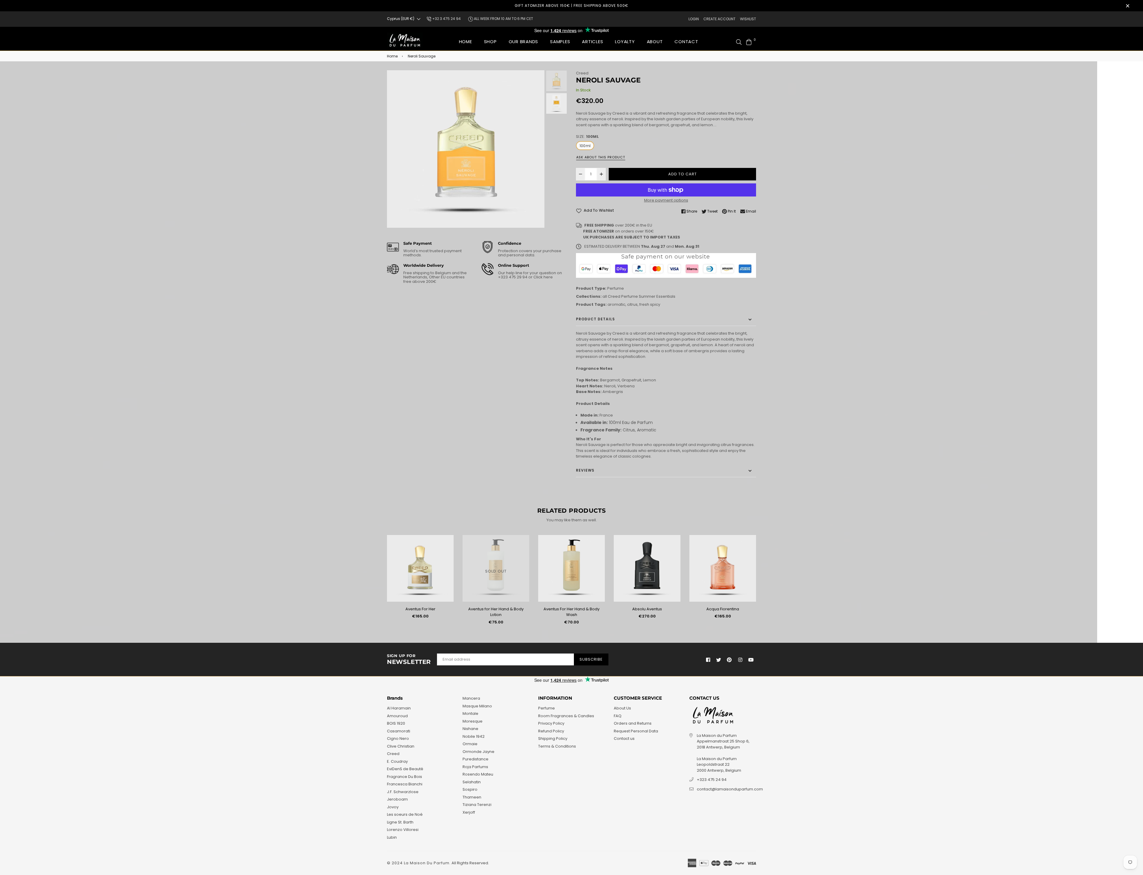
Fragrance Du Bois (404, 776)
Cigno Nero (398, 738)
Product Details (595, 319)
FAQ (618, 716)
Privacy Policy (551, 723)
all (604, 296)
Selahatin (472, 782)
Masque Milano (477, 706)
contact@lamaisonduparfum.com (730, 789)
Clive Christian (400, 746)
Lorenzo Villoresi (403, 829)
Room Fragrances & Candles (566, 716)
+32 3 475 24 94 (446, 18)
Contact (686, 41)
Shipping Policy (552, 738)
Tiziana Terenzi (477, 804)
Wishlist (748, 18)
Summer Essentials (657, 296)
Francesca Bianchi (404, 784)
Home (465, 41)
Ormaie (470, 744)
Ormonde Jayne (478, 751)
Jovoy (393, 807)
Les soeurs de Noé (405, 814)
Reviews (585, 470)
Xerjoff (469, 812)
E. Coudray (397, 761)
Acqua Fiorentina (648, 609)
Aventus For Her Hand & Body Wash (497, 612)
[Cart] (749, 41)
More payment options (666, 200)
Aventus (724, 609)
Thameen (472, 797)
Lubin (392, 837)
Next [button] (537, 149)
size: (587, 136)
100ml (585, 145)
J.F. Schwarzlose (403, 792)
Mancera (471, 698)
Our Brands (523, 41)
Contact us (624, 738)
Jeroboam (397, 799)
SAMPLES (560, 41)
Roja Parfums (475, 767)
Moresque (473, 721)
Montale (470, 713)
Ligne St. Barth (400, 822)
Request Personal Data (636, 731)
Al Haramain (399, 708)
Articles (592, 41)
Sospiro (470, 789)
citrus (632, 304)
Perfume (615, 288)
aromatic (616, 304)
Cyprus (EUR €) (400, 18)
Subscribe (591, 659)
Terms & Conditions (557, 746)
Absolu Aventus (573, 609)
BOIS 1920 (396, 723)
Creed (582, 73)
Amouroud (397, 716)
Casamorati (398, 731)
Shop (490, 41)
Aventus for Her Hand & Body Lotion (421, 612)
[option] (465, 149)
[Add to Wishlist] (448, 549)
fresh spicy (649, 304)
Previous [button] (394, 149)
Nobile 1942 (474, 736)
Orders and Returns (633, 723)
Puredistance (475, 759)
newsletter (409, 659)
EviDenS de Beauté (405, 769)
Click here (543, 277)
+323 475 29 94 (513, 277)
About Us (622, 708)
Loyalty (625, 41)
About (655, 41)
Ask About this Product (600, 157)
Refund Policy (551, 731)
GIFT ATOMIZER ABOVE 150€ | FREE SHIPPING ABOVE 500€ (571, 5)
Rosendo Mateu (478, 774)
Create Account (719, 18)
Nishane (470, 728)
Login (693, 18)
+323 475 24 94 (712, 779)
